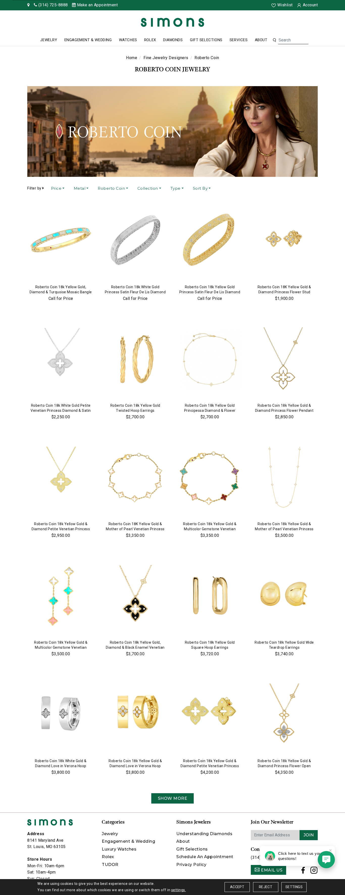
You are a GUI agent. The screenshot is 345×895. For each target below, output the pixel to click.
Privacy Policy (191, 864)
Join (309, 835)
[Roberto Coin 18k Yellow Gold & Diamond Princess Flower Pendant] (284, 359)
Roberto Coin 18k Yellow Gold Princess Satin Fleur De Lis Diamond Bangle (209, 292)
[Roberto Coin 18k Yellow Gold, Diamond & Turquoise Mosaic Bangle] (61, 241)
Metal (80, 188)
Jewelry (48, 40)
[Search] (274, 40)
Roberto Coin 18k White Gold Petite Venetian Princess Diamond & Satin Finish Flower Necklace (61, 410)
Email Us (271, 870)
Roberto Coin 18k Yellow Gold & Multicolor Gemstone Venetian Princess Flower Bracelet (209, 529)
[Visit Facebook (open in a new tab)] (303, 871)
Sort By (200, 188)
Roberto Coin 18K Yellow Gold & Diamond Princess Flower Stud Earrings (284, 292)
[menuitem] (49, 40)
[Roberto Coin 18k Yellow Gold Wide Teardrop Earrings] (284, 596)
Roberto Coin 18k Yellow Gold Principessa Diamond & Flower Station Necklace (210, 410)
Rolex (150, 40)
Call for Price (60, 298)
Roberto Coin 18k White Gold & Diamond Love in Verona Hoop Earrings (61, 766)
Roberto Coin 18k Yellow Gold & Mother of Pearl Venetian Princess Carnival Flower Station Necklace (284, 529)
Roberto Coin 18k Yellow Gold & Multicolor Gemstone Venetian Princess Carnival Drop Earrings (61, 647)
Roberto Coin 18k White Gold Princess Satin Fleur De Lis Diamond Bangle (135, 292)
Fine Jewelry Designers (165, 57)
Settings (294, 887)
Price (56, 188)
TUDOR (110, 864)
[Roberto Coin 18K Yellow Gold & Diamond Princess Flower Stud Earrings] (284, 241)
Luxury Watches (119, 849)
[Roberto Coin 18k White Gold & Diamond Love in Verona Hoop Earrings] (61, 714)
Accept (237, 887)
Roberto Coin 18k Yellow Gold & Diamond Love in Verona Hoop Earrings (135, 766)
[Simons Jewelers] (172, 22)
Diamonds (173, 40)
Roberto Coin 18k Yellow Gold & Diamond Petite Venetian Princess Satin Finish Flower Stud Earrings (210, 766)
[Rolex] (322, 23)
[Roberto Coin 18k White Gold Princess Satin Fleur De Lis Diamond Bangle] (135, 241)
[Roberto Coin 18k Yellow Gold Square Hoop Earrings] (210, 596)
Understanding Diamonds (204, 833)
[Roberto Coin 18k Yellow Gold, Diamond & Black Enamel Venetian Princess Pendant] (135, 596)
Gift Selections (206, 40)
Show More (172, 798)
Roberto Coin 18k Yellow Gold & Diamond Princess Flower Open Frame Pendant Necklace (284, 766)
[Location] (28, 5)
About (261, 40)
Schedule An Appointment (204, 856)
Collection (147, 188)
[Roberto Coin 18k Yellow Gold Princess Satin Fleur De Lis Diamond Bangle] (210, 241)
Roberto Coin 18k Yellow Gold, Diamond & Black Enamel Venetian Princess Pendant (135, 647)
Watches (128, 40)
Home (131, 57)
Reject (265, 887)
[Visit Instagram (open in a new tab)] (314, 871)
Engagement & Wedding (88, 40)
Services (239, 40)
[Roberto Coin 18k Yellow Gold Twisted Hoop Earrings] (135, 359)
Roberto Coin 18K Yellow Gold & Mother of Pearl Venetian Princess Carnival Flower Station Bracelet (135, 529)
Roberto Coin (111, 188)
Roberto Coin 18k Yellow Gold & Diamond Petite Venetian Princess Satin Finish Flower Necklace (61, 529)
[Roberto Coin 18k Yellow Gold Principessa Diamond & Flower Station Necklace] (210, 359)
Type (175, 188)
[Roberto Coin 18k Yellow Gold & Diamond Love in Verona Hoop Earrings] (135, 714)
